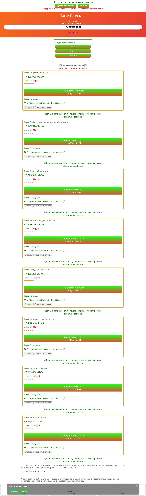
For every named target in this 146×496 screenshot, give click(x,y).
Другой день (73, 55)
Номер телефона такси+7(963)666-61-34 (73, 388)
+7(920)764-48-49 (34, 224)
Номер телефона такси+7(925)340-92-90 (73, 191)
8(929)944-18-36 (33, 421)
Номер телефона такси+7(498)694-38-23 (73, 338)
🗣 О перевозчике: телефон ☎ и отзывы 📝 (44, 103)
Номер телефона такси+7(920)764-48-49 (73, 240)
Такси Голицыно (32, 99)
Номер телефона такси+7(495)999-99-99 (73, 92)
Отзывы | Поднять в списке (38, 107)
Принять (24, 491)
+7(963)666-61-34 (34, 372)
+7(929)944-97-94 (34, 126)
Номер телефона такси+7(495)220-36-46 (73, 289)
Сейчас (73, 46)
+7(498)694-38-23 (34, 323)
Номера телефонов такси (73, 2)
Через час (73, 51)
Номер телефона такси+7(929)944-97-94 (73, 141)
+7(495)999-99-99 (73, 27)
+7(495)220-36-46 (34, 273)
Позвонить (73, 32)
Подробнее (14, 491)
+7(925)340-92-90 (34, 175)
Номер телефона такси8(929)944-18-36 (73, 437)
